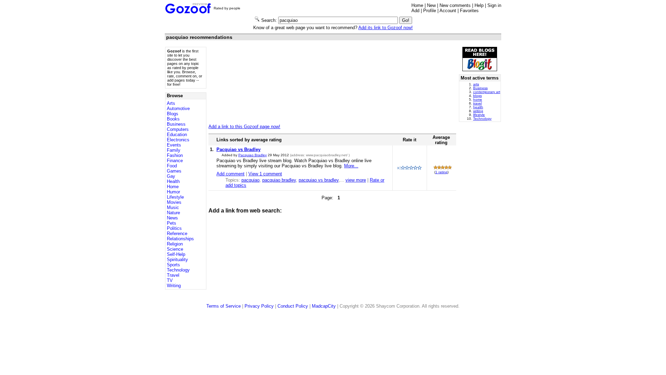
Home (417, 5)
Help (479, 5)
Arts (171, 103)
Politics (174, 228)
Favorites (469, 10)
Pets (171, 223)
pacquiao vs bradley (319, 180)
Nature (173, 212)
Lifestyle (175, 197)
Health (173, 181)
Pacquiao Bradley (252, 155)
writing (478, 111)
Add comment (230, 173)
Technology (178, 270)
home (477, 99)
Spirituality (177, 259)
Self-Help (176, 254)
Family (173, 150)
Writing (174, 285)
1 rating (441, 172)
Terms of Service (223, 306)
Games (174, 171)
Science (175, 249)
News (172, 217)
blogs (477, 96)
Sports (173, 264)
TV (170, 280)
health (478, 107)
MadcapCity (324, 306)
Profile (429, 10)
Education (177, 134)
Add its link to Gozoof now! (385, 27)
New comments (455, 5)
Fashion (175, 155)
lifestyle (479, 115)
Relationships (180, 238)
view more (355, 180)
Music (173, 207)
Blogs (172, 113)
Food (172, 165)
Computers (178, 129)
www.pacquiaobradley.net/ (327, 155)
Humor (173, 191)
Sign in (494, 5)
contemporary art (486, 92)
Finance (175, 160)
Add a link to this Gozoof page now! (244, 126)
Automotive (178, 108)
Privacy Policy (259, 306)
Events (174, 145)
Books (173, 119)
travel (477, 103)
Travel (173, 275)
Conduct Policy (293, 306)
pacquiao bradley (279, 180)
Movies (174, 202)
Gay (171, 176)
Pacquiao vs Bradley (238, 149)
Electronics (178, 139)
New (431, 5)
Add (415, 10)
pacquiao (250, 180)
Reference (177, 233)
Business (176, 124)
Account (447, 10)
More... (351, 165)
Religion (175, 244)
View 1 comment (265, 173)
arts (476, 84)
